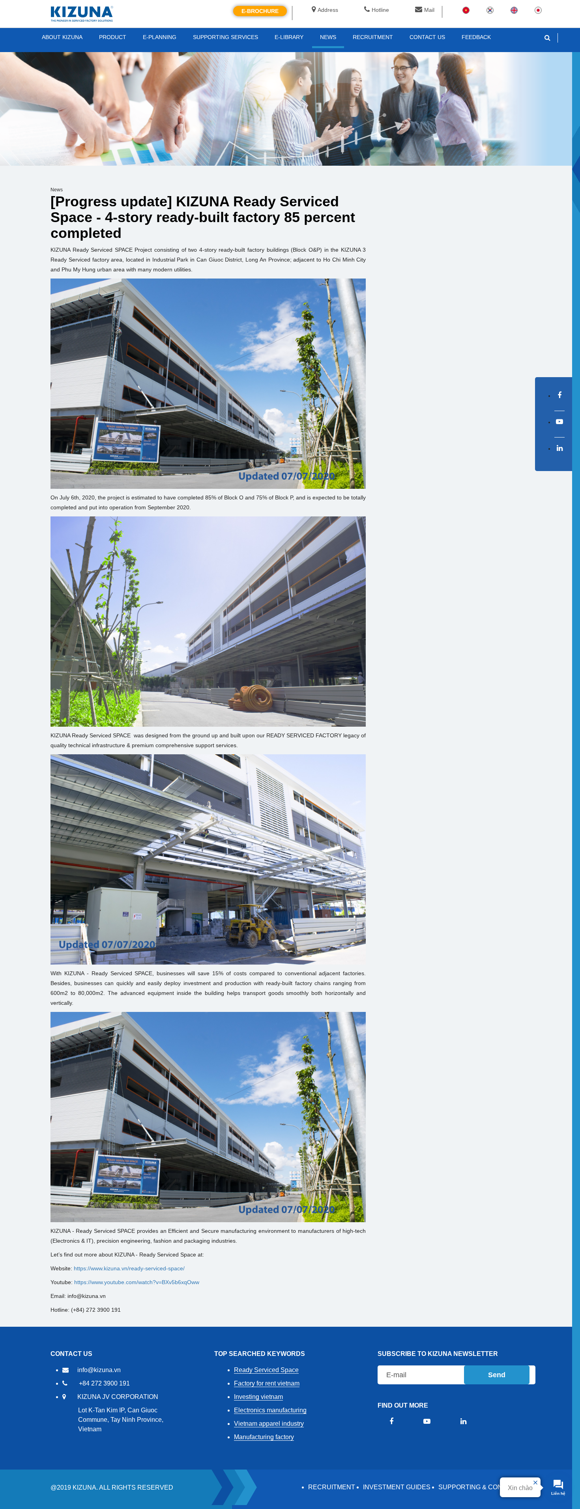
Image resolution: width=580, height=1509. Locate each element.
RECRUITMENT (331, 1487)
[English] (514, 10)
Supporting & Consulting (483, 1487)
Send (496, 1375)
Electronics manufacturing (270, 1410)
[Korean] (490, 10)
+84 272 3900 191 (104, 1383)
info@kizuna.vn (99, 1370)
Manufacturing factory (264, 1437)
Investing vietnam (258, 1396)
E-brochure (260, 11)
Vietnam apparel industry (269, 1423)
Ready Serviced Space (266, 1370)
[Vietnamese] (466, 10)
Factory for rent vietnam (266, 1383)
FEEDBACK (476, 37)
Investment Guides (396, 1487)
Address (328, 10)
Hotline (380, 10)
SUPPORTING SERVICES (225, 37)
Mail (429, 10)
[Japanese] (538, 10)
